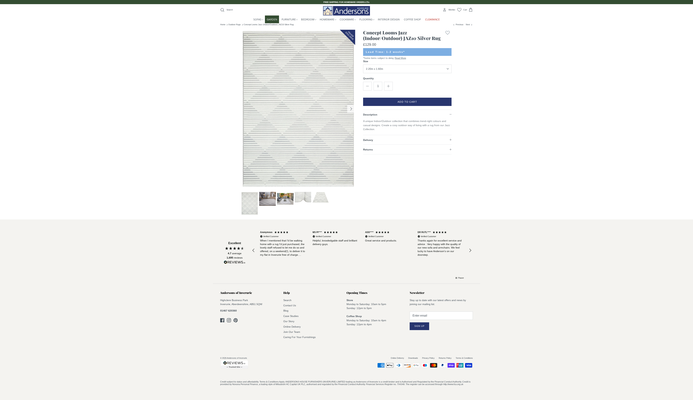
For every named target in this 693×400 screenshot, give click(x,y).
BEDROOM (307, 19)
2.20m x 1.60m (374, 68)
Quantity (368, 78)
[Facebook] (222, 320)
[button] (253, 250)
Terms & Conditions (464, 358)
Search (287, 300)
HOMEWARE (327, 19)
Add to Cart (407, 101)
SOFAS (257, 19)
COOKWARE (347, 19)
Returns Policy (445, 358)
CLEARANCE (432, 19)
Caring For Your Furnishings (299, 337)
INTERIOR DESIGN (389, 19)
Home (222, 24)
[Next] (351, 109)
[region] (362, 250)
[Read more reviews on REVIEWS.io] (234, 263)
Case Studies (290, 316)
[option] (298, 109)
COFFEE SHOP (412, 19)
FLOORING (365, 19)
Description (370, 114)
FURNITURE (289, 19)
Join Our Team (291, 331)
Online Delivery (292, 326)
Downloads (413, 358)
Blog (285, 310)
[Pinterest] (236, 320)
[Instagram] (229, 320)
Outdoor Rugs (234, 24)
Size (365, 61)
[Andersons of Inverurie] (346, 10)
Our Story (288, 321)
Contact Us (289, 305)
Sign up (419, 326)
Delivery (368, 140)
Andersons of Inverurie (237, 358)
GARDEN (272, 19)
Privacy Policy (428, 358)
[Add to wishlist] (448, 36)
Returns (368, 149)
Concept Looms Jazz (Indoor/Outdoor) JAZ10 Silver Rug (269, 24)
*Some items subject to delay (384, 58)
